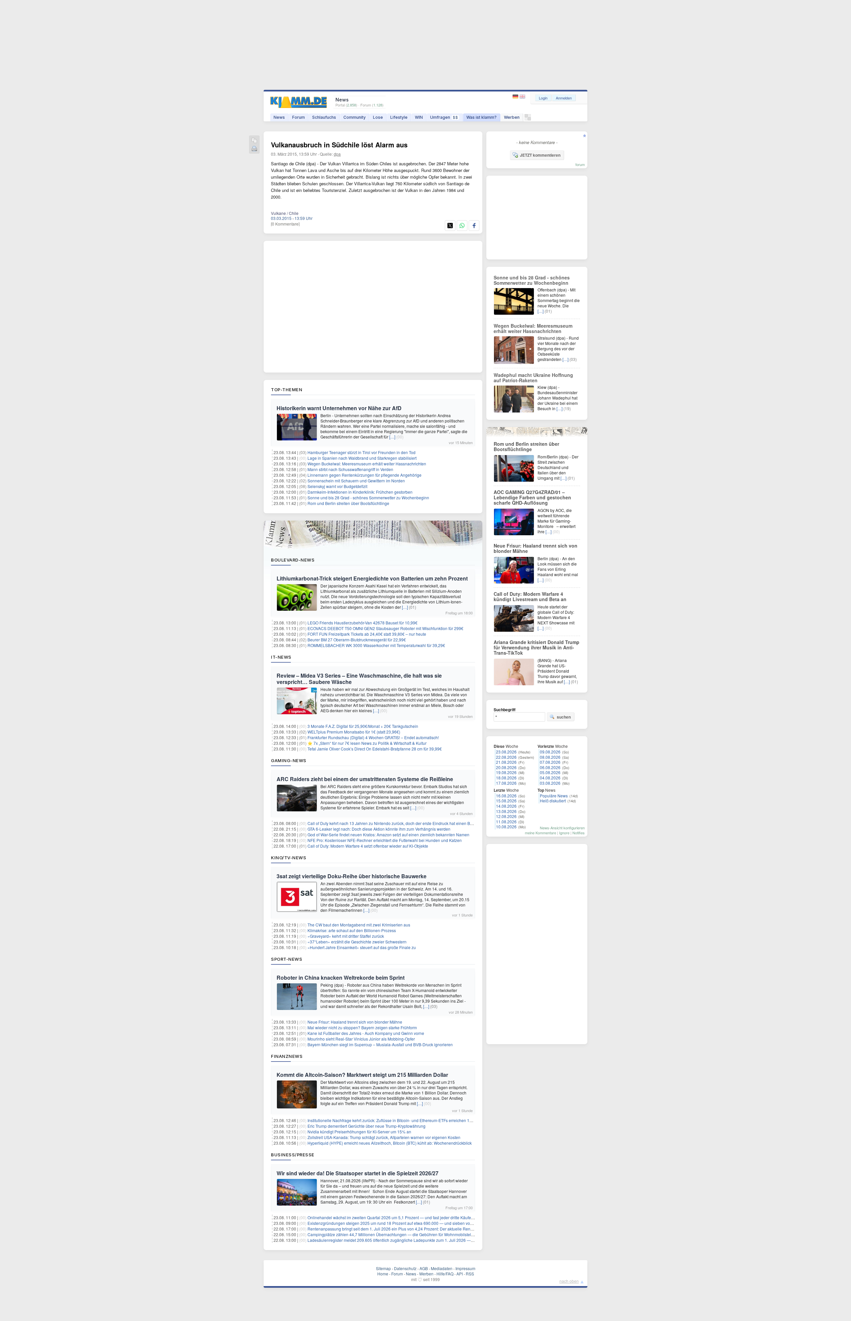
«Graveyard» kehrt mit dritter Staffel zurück (345, 936)
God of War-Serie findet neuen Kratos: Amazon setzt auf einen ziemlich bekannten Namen (388, 834)
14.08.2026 (506, 806)
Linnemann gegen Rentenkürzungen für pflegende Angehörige (364, 475)
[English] (522, 96)
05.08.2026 (550, 772)
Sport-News (286, 959)
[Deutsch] (516, 96)
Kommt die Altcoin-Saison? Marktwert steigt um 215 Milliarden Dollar (362, 1074)
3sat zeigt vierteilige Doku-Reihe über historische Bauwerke (351, 876)
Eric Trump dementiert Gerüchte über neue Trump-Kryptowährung (366, 1126)
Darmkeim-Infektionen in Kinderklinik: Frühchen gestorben (360, 492)
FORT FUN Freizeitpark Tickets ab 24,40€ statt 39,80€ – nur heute (366, 634)
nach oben (569, 1281)
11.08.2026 (506, 821)
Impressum (465, 1268)
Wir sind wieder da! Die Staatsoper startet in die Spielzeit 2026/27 (357, 1173)
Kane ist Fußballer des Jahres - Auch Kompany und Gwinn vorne (365, 1033)
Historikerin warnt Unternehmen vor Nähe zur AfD (339, 408)
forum (580, 164)
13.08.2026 (506, 811)
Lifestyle (399, 117)
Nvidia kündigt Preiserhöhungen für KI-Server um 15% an (359, 1131)
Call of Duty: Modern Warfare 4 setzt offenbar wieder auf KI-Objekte (367, 846)
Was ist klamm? (481, 117)
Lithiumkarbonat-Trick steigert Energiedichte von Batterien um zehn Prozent (372, 578)
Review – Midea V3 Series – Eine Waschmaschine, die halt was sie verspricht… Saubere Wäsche (359, 679)
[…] (392, 436)
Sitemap (383, 1268)
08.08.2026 (550, 757)
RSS (470, 1273)
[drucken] (254, 149)
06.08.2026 (550, 767)
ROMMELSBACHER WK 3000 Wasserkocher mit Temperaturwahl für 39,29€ (376, 645)
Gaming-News (288, 760)
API (459, 1273)
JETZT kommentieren (540, 155)
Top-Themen (286, 389)
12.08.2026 (506, 816)
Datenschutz (405, 1268)
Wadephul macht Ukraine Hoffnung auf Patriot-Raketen (533, 378)
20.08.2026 (506, 767)
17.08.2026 (506, 783)
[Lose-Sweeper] (528, 118)
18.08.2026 (506, 777)
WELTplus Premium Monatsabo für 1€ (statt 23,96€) (353, 732)
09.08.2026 (550, 751)
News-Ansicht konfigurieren (562, 827)
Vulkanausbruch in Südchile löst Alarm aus (339, 144)
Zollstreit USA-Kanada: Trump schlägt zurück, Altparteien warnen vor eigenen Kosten (383, 1137)
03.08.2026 (550, 783)
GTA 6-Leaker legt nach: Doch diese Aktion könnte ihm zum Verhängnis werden (378, 829)
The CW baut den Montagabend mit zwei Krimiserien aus (358, 924)
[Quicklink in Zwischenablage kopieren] (254, 141)
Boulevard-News (292, 560)
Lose (378, 117)
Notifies (578, 832)
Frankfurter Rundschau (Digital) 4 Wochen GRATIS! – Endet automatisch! (373, 737)
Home (382, 1273)
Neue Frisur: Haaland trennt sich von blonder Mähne (354, 1022)
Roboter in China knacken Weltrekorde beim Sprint (341, 977)
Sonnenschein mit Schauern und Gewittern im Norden (356, 480)
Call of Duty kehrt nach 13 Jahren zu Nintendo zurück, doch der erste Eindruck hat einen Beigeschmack (400, 823)
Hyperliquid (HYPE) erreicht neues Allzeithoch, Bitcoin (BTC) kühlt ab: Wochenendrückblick (389, 1143)
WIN (419, 117)
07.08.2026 (550, 762)
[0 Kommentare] (285, 224)
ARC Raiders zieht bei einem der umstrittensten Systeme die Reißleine (365, 779)
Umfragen (444, 117)
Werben (512, 117)
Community (354, 117)
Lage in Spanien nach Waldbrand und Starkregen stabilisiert (362, 458)
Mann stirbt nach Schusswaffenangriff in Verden (350, 469)
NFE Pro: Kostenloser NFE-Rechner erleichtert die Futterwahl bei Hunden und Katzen (384, 840)
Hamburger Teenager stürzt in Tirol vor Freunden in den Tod (361, 452)
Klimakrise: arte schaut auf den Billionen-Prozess (351, 930)
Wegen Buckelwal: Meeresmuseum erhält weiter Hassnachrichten (366, 463)
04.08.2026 (550, 777)
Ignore (564, 832)
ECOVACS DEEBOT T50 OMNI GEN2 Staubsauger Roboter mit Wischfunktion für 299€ (385, 628)
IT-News (281, 657)
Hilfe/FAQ (444, 1273)
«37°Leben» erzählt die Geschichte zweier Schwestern (357, 941)
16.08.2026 (506, 795)
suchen (564, 717)
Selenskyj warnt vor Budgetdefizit (337, 486)
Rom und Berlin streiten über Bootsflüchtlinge (348, 503)
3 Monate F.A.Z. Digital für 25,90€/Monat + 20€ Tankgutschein (363, 726)
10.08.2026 (506, 826)
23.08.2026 (506, 751)
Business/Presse (292, 1154)
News (279, 117)
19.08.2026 (506, 772)
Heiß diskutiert (553, 800)
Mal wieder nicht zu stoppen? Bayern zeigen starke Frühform (362, 1027)
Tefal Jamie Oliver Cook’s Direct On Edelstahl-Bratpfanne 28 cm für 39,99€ (374, 748)
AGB (424, 1268)
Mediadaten (441, 1268)
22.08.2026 (506, 757)
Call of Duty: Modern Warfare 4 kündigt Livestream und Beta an (530, 596)
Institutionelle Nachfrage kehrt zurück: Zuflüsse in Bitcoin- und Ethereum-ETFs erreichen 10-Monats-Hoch (402, 1120)
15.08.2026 (506, 800)
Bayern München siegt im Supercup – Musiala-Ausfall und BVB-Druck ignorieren (380, 1044)
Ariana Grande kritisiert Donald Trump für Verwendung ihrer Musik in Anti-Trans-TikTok (536, 647)
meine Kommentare (540, 832)
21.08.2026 (506, 762)
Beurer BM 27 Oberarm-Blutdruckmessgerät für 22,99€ (356, 639)
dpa (337, 154)
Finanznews (287, 1056)
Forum (298, 117)
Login (543, 97)
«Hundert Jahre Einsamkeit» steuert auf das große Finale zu (361, 947)
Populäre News (554, 795)
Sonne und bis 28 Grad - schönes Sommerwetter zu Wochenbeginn (368, 497)
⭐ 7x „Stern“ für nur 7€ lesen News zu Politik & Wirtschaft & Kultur (366, 743)
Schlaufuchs (324, 117)
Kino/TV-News (288, 857)
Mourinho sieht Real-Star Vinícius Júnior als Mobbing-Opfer (361, 1039)
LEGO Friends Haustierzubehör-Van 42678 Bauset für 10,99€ (362, 622)
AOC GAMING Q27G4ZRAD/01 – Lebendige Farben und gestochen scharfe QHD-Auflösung (532, 497)
